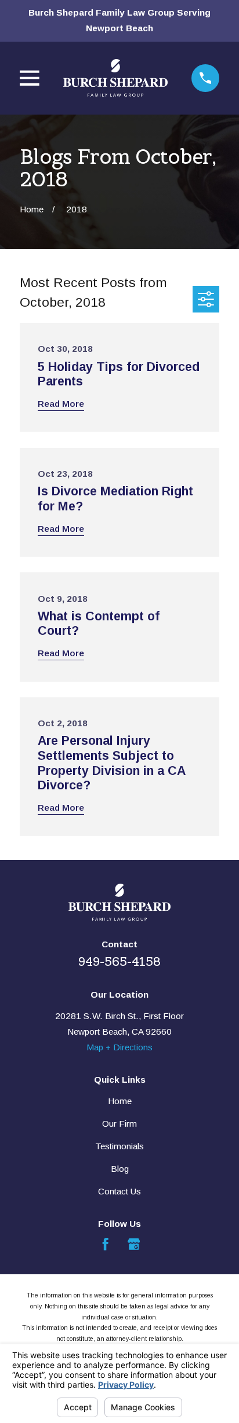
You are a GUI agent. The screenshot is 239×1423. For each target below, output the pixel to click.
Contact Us (119, 1191)
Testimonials (119, 1146)
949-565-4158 (119, 961)
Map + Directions (119, 1047)
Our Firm (119, 1123)
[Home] (115, 78)
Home (120, 1101)
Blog (120, 1169)
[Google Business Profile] (134, 1244)
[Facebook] (105, 1244)
